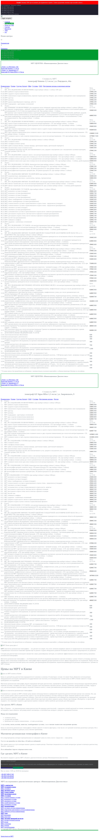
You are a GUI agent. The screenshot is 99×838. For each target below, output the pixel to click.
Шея (29, 86)
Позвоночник (5, 86)
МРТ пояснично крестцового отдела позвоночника (18, 810)
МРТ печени (5, 825)
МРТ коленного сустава (9, 799)
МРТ (2, 41)
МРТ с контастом (7, 785)
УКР (6, 30)
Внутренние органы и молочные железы (56, 86)
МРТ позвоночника (7, 806)
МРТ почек (4, 822)
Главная (7, 22)
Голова (13, 86)
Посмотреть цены (6, 767)
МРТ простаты (6, 817)
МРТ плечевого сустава (8, 804)
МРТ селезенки (6, 824)
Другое (56, 399)
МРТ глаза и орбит (7, 792)
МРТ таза (4, 813)
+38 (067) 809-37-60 (7, 774)
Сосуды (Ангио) (21, 86)
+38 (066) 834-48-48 (7, 778)
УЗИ (6, 47)
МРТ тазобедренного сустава (10, 803)
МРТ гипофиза (6, 789)
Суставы (35, 86)
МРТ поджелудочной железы (10, 820)
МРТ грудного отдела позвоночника (13, 808)
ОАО (40, 86)
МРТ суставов (6, 796)
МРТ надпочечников (8, 827)
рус (6, 32)
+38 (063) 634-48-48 (7, 776)
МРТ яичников (6, 815)
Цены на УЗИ (9, 25)
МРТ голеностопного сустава (10, 797)
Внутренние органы (46, 399)
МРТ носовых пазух (8, 790)
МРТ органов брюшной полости (12, 818)
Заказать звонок (18, 767)
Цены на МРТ (9, 23)
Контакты (8, 29)
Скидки (7, 27)
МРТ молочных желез (8, 794)
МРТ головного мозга (8, 787)
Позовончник (5, 399)
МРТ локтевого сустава (8, 801)
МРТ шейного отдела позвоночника (13, 811)
